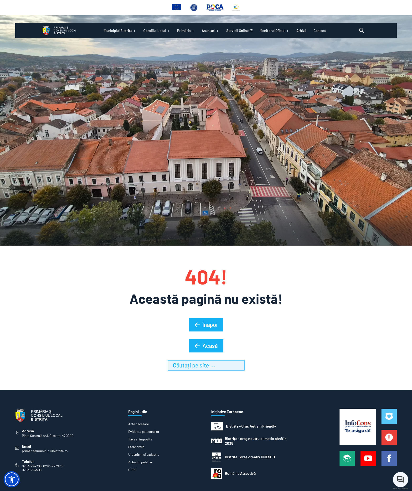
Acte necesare (138, 424)
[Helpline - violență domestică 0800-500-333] (347, 458)
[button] (12, 479)
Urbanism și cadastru (144, 454)
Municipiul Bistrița (118, 30)
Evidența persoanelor (143, 432)
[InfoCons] (358, 427)
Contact (320, 30)
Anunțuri (208, 30)
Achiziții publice (140, 462)
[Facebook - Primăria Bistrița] (389, 458)
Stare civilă (136, 447)
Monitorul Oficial (272, 30)
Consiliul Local (154, 30)
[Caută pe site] (361, 30)
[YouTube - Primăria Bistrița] (368, 458)
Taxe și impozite (140, 439)
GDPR (132, 470)
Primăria (184, 30)
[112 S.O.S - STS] (389, 416)
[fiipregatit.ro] (389, 437)
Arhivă (301, 30)
